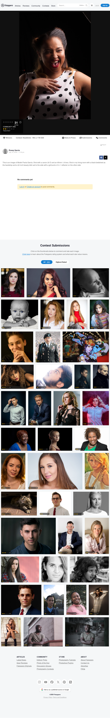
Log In (97, 5)
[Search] (86, 5)
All (46, 262)
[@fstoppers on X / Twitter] (58, 682)
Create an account (34, 186)
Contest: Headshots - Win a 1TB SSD (30, 138)
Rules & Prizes (70, 138)
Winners (8, 138)
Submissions (87, 138)
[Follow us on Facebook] (52, 682)
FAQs (83, 669)
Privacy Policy (48, 697)
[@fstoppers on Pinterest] (64, 682)
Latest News (21, 660)
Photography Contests (45, 669)
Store (53, 6)
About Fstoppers (87, 660)
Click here (26, 254)
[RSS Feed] (70, 682)
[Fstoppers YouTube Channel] (45, 682)
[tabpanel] (55, 458)
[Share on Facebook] (101, 157)
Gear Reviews (22, 663)
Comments (102, 138)
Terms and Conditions (59, 697)
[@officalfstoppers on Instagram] (39, 682)
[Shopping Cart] (92, 5)
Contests (45, 6)
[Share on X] (105, 157)
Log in (22, 186)
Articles (18, 6)
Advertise (84, 666)
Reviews (26, 6)
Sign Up (105, 5)
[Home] (7, 5)
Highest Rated (61, 262)
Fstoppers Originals (24, 666)
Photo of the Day (43, 663)
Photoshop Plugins (66, 663)
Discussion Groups (44, 666)
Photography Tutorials (67, 660)
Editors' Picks (42, 660)
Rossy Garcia (14, 150)
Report (104, 145)
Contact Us (85, 663)
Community (35, 6)
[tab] (47, 262)
